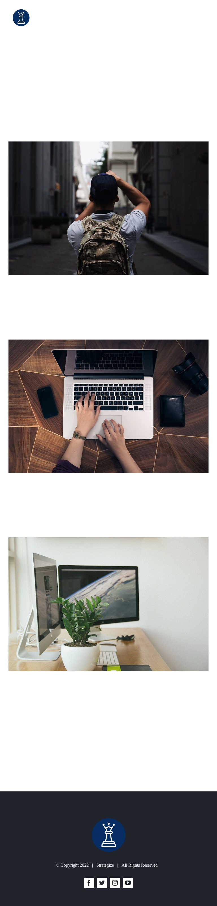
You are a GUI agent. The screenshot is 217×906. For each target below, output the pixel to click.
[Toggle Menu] (204, 17)
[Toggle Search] (188, 17)
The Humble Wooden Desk (56, 684)
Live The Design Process (52, 289)
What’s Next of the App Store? (63, 487)
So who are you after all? (53, 741)
